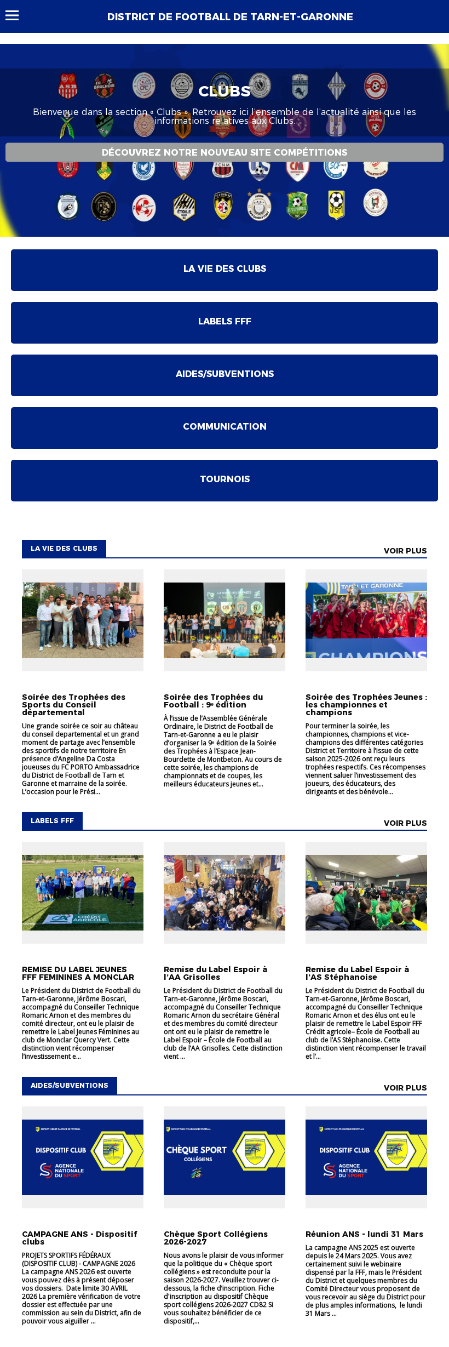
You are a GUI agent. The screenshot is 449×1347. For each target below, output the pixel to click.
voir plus (405, 551)
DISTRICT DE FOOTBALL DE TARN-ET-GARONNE (230, 17)
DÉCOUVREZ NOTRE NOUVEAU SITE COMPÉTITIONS (224, 152)
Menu (17, 15)
